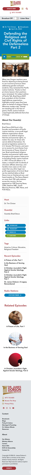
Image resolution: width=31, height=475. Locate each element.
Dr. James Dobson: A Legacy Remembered (15, 283)
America (7, 247)
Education (21, 247)
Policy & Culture (7, 423)
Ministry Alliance (7, 441)
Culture (14, 247)
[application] (15, 57)
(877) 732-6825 (16, 12)
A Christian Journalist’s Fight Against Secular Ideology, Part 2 (15, 270)
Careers (4, 443)
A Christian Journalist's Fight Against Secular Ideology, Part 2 (15, 370)
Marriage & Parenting (9, 425)
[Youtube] (13, 408)
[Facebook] (3, 408)
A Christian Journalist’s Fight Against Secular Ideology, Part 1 (15, 277)
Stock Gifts (5, 446)
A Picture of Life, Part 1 (13, 260)
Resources (5, 429)
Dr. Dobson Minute (8, 427)
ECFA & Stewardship (9, 448)
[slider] (14, 56)
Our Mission (6, 439)
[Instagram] (6, 408)
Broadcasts (24, 27)
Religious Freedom (11, 249)
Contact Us (5, 450)
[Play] (4, 57)
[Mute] (22, 57)
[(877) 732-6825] (10, 12)
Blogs (4, 421)
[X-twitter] (10, 408)
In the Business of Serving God (14, 264)
